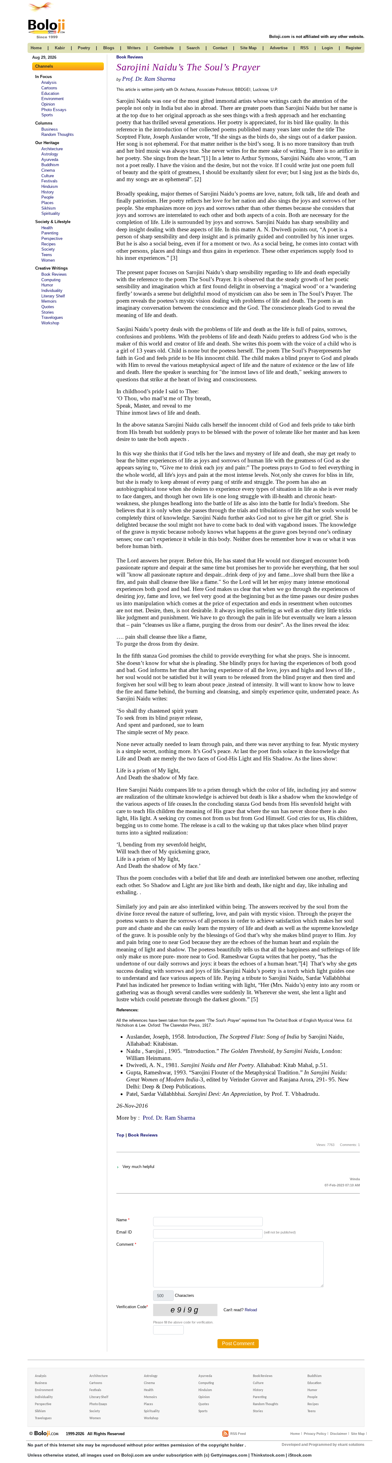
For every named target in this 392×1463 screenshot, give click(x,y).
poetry (84, 48)
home (36, 48)
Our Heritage (47, 142)
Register (353, 48)
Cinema (48, 170)
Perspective (51, 238)
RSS (304, 48)
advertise (279, 48)
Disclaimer (338, 1433)
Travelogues (52, 317)
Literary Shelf (53, 296)
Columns (43, 123)
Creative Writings (51, 268)
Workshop (50, 323)
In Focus (43, 76)
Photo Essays (53, 109)
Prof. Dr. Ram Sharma (148, 79)
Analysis (49, 82)
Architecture (52, 149)
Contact (220, 48)
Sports (47, 115)
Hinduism (49, 186)
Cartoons (49, 88)
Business (49, 129)
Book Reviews (54, 274)
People (47, 197)
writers (134, 48)
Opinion (48, 104)
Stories (47, 312)
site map (248, 48)
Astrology (49, 154)
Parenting (49, 233)
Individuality (51, 290)
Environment (52, 98)
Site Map (358, 1433)
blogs (108, 48)
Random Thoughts (57, 134)
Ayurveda (49, 159)
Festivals (49, 181)
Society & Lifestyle (52, 221)
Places (47, 202)
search (193, 48)
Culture (47, 176)
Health (47, 228)
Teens (46, 254)
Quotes (47, 306)
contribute (164, 48)
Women (48, 260)
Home (295, 1433)
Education (50, 93)
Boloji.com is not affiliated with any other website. (316, 36)
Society (48, 249)
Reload (251, 1310)
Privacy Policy (315, 1433)
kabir (60, 48)
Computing (50, 280)
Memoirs (49, 301)
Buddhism (50, 164)
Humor (47, 285)
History (47, 192)
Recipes (48, 244)
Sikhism (48, 208)
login (327, 48)
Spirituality (50, 213)
